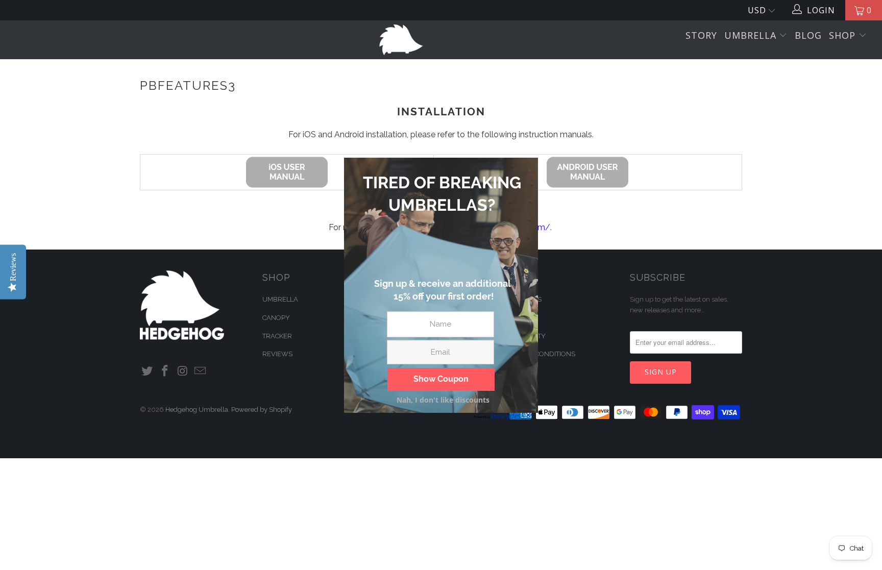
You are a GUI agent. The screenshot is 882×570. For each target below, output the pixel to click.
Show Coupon (441, 379)
